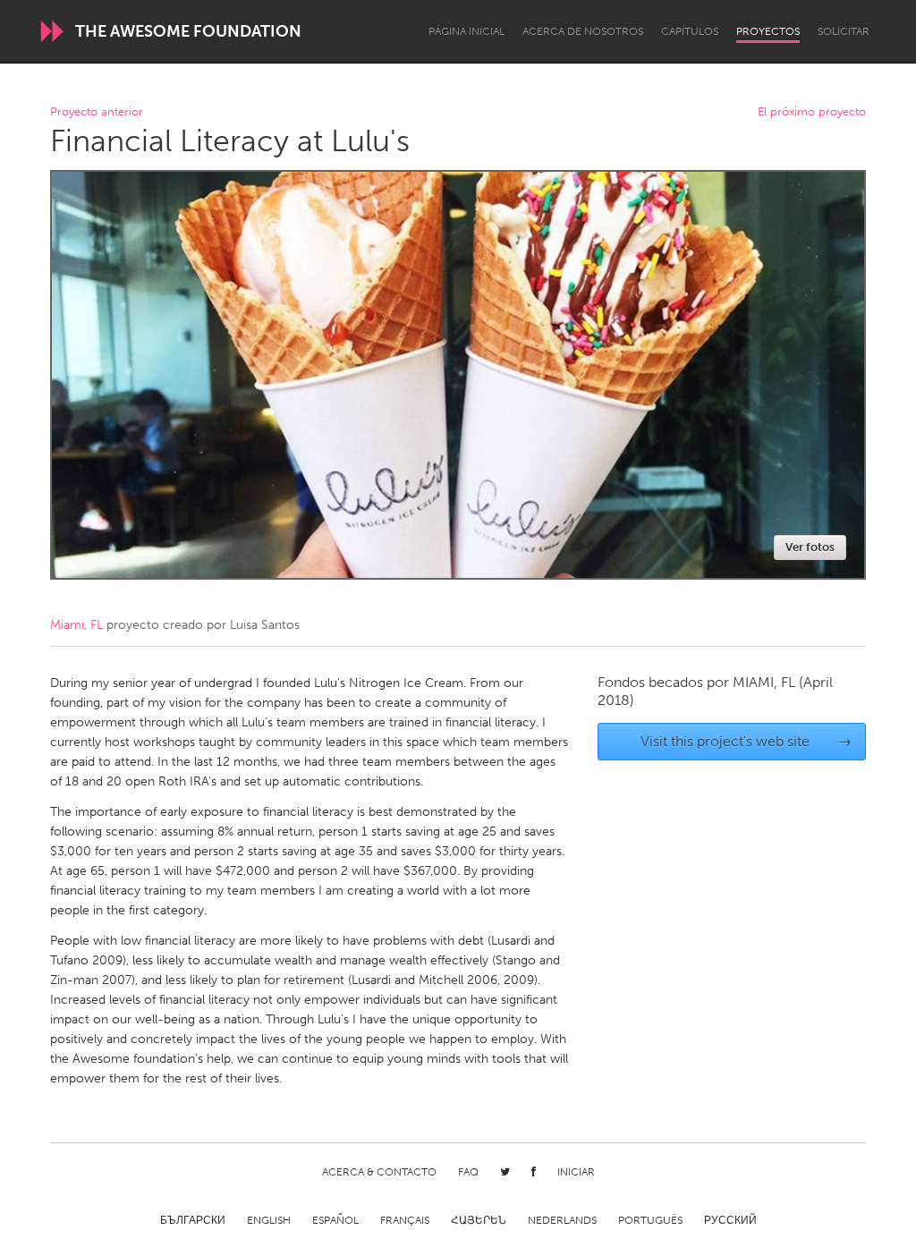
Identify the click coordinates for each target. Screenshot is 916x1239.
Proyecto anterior (96, 112)
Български (192, 1220)
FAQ (468, 1172)
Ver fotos (810, 547)
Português (650, 1220)
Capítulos (689, 31)
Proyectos (768, 31)
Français (404, 1220)
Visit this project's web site (746, 741)
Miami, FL (76, 624)
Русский (730, 1220)
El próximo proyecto (812, 112)
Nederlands (562, 1220)
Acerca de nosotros (582, 31)
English (269, 1220)
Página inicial (466, 31)
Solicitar (843, 31)
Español (335, 1220)
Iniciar (576, 1172)
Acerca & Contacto (379, 1172)
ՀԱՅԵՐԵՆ (478, 1220)
